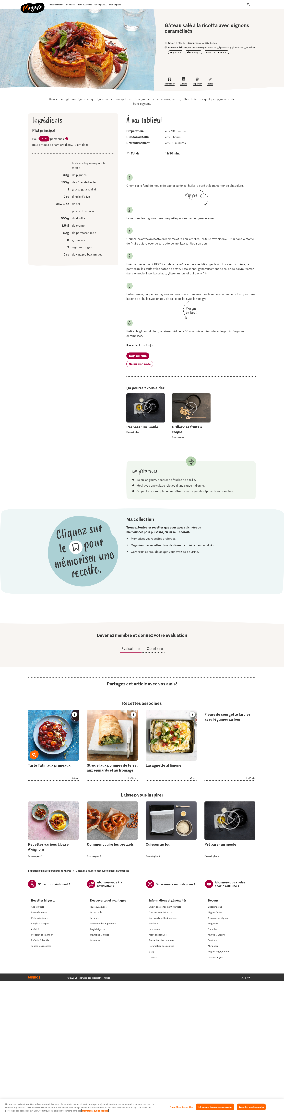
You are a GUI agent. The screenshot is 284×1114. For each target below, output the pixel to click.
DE (242, 977)
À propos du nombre (66, 139)
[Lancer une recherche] (248, 4)
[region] (142, 1106)
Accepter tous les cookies (251, 1106)
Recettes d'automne (216, 52)
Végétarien (175, 52)
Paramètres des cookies (161, 945)
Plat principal (193, 52)
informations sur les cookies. (95, 1110)
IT (255, 977)
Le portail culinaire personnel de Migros (49, 870)
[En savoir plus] (145, 429)
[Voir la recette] (53, 745)
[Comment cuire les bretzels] (112, 829)
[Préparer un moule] (229, 829)
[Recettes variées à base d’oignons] (53, 829)
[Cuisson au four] (171, 829)
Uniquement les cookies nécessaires (215, 1106)
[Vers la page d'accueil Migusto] (33, 5)
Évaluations (130, 648)
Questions (155, 648)
